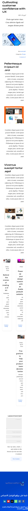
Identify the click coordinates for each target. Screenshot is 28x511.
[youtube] (8, 501)
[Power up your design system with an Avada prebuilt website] (21, 260)
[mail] (12, 501)
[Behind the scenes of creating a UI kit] (7, 260)
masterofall (23, 51)
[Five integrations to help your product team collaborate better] (21, 336)
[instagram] (19, 501)
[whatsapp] (15, 501)
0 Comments (22, 57)
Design (24, 54)
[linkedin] (4, 501)
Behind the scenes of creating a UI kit (5, 282)
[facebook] (23, 501)
